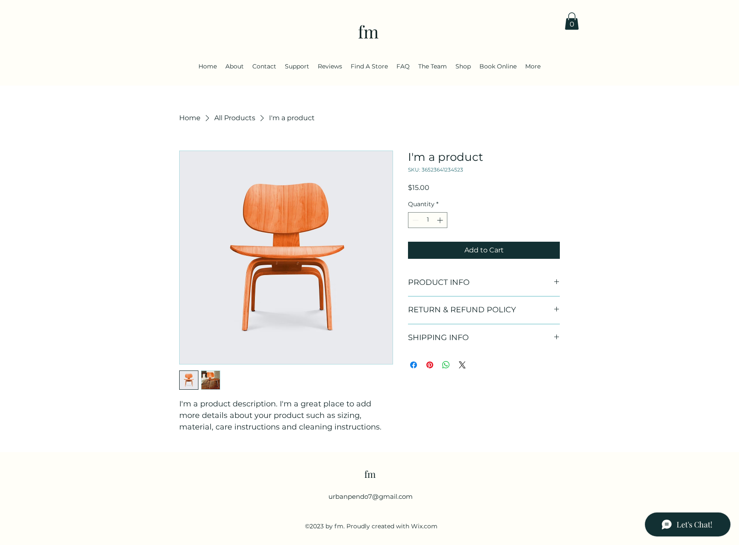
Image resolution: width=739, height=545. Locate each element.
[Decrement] (414, 220)
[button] (572, 21)
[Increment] (440, 220)
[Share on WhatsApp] (446, 365)
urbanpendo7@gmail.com (370, 496)
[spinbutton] (427, 220)
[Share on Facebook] (413, 365)
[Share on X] (462, 365)
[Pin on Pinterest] (430, 365)
